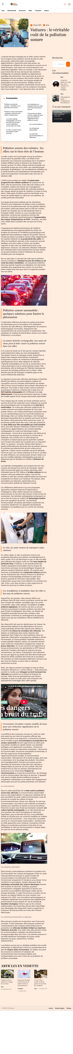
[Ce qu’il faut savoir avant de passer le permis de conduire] (40, 974)
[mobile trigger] (3, 4)
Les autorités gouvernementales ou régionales (36, 135)
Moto (62, 77)
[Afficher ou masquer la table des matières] (31, 98)
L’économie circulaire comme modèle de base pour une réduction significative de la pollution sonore (35, 116)
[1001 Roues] (13, 4)
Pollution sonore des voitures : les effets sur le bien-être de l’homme (12, 106)
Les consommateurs (35, 124)
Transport (20, 989)
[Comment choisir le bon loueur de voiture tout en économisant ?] (24, 974)
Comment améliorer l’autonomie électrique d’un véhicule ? (61, 113)
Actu (47, 25)
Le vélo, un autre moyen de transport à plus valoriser (13, 131)
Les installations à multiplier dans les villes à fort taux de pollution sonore (35, 106)
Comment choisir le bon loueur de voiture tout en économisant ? (24, 983)
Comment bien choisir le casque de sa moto (7, 982)
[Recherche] (64, 4)
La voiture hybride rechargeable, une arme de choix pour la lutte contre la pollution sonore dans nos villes (13, 122)
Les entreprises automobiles (34, 129)
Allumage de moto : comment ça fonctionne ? (65, 100)
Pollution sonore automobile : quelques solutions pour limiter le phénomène (13, 113)
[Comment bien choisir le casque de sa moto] (7, 974)
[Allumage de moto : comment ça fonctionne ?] (55, 98)
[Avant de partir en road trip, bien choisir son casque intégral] (55, 83)
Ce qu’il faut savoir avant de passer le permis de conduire (40, 983)
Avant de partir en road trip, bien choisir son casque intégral (66, 85)
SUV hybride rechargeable (11, 392)
